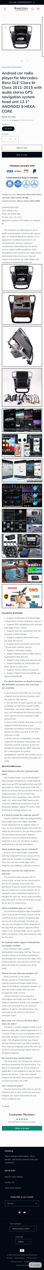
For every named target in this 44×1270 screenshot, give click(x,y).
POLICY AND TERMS (14, 1177)
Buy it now (22, 155)
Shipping (15, 120)
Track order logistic (13, 1188)
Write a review (22, 1128)
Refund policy (20, 1258)
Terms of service (16, 1262)
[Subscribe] (36, 1203)
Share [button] (6, 1106)
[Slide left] (16, 61)
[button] (5, 9)
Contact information (23, 1265)
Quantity (5, 134)
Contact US (9, 1182)
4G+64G (8, 128)
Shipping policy (30, 1262)
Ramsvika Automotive (20, 1255)
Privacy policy (32, 1258)
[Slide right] (27, 61)
